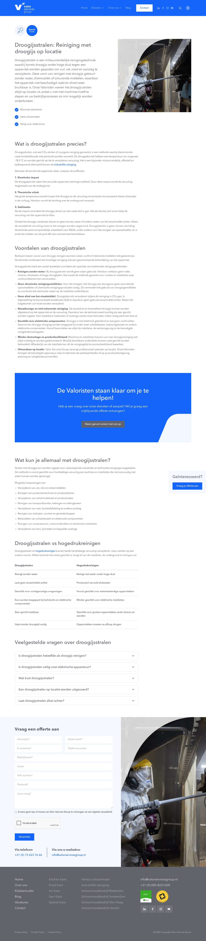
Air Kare (54, 891)
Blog (128, 8)
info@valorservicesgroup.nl (69, 855)
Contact (144, 8)
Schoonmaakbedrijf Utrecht (100, 908)
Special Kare (57, 902)
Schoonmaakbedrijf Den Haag (102, 902)
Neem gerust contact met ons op (103, 424)
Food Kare (56, 885)
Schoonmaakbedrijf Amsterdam (103, 896)
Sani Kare (55, 896)
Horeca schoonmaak (95, 879)
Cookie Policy (37, 932)
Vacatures (21, 902)
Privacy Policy (21, 932)
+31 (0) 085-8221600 (155, 885)
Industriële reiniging (95, 885)
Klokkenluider (24, 891)
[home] (24, 8)
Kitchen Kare (57, 879)
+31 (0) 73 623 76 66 (28, 855)
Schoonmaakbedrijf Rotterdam (102, 891)
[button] (98, 8)
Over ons (21, 885)
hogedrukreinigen (45, 551)
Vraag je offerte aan (187, 486)
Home (84, 8)
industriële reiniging (65, 165)
